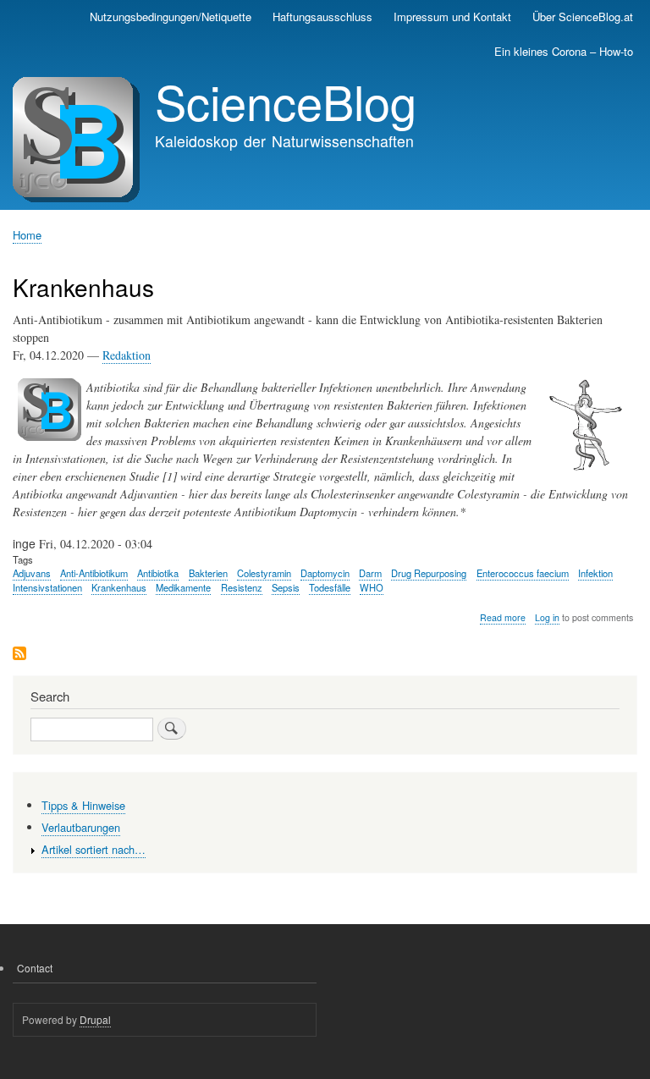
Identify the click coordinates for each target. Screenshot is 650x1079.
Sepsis (286, 587)
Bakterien (208, 573)
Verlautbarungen (80, 827)
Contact (34, 968)
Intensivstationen (47, 587)
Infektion (595, 573)
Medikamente (183, 587)
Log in (547, 617)
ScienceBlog (285, 101)
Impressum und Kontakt (452, 16)
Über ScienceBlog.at (582, 16)
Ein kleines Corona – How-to (563, 51)
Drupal (95, 1019)
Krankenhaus (118, 587)
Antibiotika (158, 573)
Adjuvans (32, 573)
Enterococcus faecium (522, 573)
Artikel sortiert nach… (93, 849)
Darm (370, 573)
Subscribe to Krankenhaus (19, 655)
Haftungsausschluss (322, 16)
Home (27, 235)
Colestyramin (264, 573)
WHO (371, 587)
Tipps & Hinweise (83, 805)
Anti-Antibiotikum (94, 573)
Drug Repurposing (428, 573)
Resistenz (241, 587)
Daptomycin (325, 573)
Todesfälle (329, 587)
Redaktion (126, 355)
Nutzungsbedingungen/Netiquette (170, 16)
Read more (503, 618)
